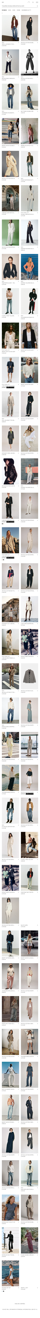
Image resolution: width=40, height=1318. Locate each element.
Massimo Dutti (26, 10)
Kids (13, 10)
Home (18, 10)
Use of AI (34, 1309)
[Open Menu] (3, 2)
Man (9, 10)
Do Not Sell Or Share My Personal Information (16, 1309)
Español (22, 1303)
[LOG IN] (33, 2)
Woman (4, 10)
